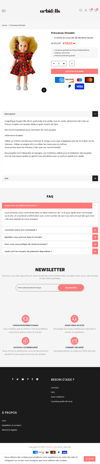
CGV (4, 420)
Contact (55, 387)
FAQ (53, 392)
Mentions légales (9, 430)
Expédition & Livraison (11, 425)
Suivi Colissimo (57, 397)
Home (4, 25)
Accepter (90, 459)
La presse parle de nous (61, 401)
